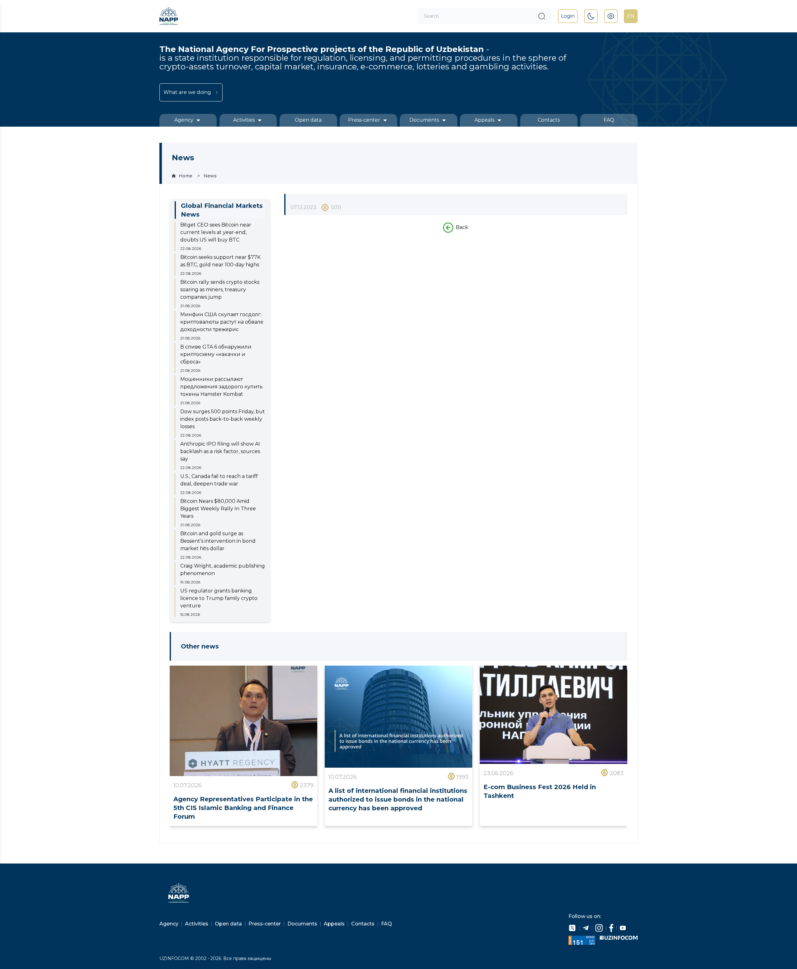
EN (630, 16)
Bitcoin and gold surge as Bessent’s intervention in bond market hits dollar (218, 541)
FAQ (609, 120)
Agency (184, 120)
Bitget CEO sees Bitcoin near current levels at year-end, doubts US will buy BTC (215, 232)
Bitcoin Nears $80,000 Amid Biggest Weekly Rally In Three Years (218, 508)
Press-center (364, 120)
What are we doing (187, 92)
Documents (424, 120)
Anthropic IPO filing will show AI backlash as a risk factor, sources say (220, 451)
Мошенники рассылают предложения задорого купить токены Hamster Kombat (221, 386)
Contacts (549, 120)
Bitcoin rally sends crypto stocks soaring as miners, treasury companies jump (219, 289)
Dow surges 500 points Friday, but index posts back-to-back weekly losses (222, 419)
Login (568, 16)
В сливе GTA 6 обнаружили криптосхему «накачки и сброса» (216, 354)
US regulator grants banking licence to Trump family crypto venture (218, 598)
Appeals (485, 120)
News (210, 176)
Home (185, 176)
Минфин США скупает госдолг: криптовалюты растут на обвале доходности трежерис (221, 321)
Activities (244, 120)
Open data (308, 120)
